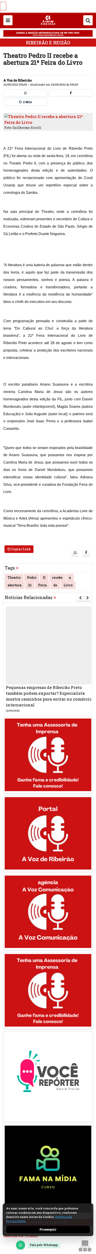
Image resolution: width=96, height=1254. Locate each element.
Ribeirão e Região (48, 42)
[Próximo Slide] (87, 598)
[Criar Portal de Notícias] (85, 1246)
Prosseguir (48, 1229)
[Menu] (8, 20)
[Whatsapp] (25, 93)
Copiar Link (20, 549)
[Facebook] (71, 93)
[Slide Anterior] (80, 598)
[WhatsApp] (20, 1245)
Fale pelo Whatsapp (44, 1245)
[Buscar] (88, 20)
